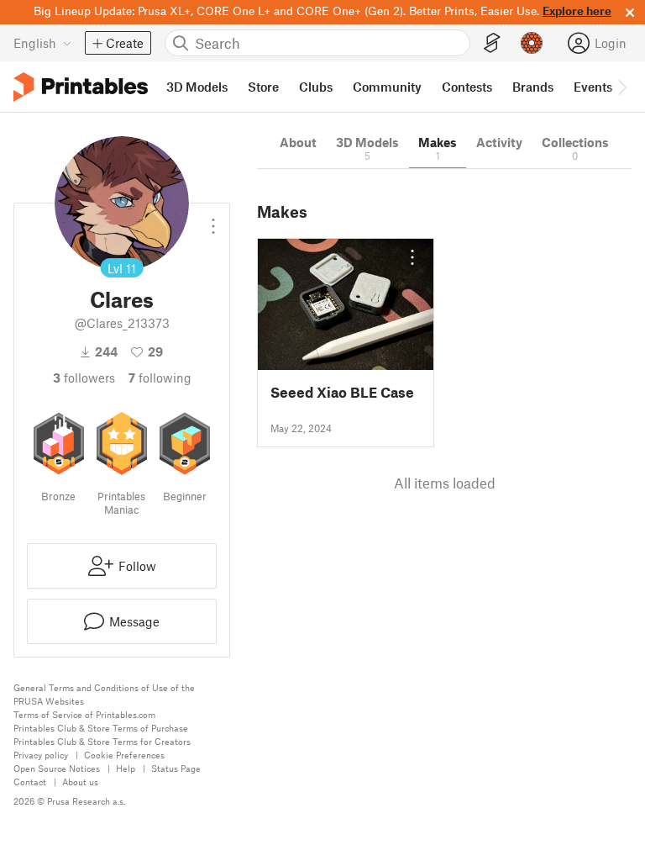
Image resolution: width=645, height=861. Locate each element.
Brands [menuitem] (532, 86)
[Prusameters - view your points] (532, 43)
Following (159, 377)
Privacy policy (40, 754)
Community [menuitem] (387, 86)
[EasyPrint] (492, 43)
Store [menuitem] (263, 86)
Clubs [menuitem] (316, 86)
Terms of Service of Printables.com (84, 714)
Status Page (176, 768)
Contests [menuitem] (467, 86)
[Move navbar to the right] (621, 86)
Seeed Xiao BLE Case (342, 392)
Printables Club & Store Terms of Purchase (100, 727)
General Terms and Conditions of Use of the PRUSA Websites (104, 694)
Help (125, 768)
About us (80, 781)
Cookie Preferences (124, 754)
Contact (29, 781)
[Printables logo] (80, 87)
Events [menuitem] (593, 86)
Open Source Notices (56, 768)
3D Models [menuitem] (197, 86)
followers (84, 377)
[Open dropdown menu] (213, 219)
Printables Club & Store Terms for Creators (102, 741)
